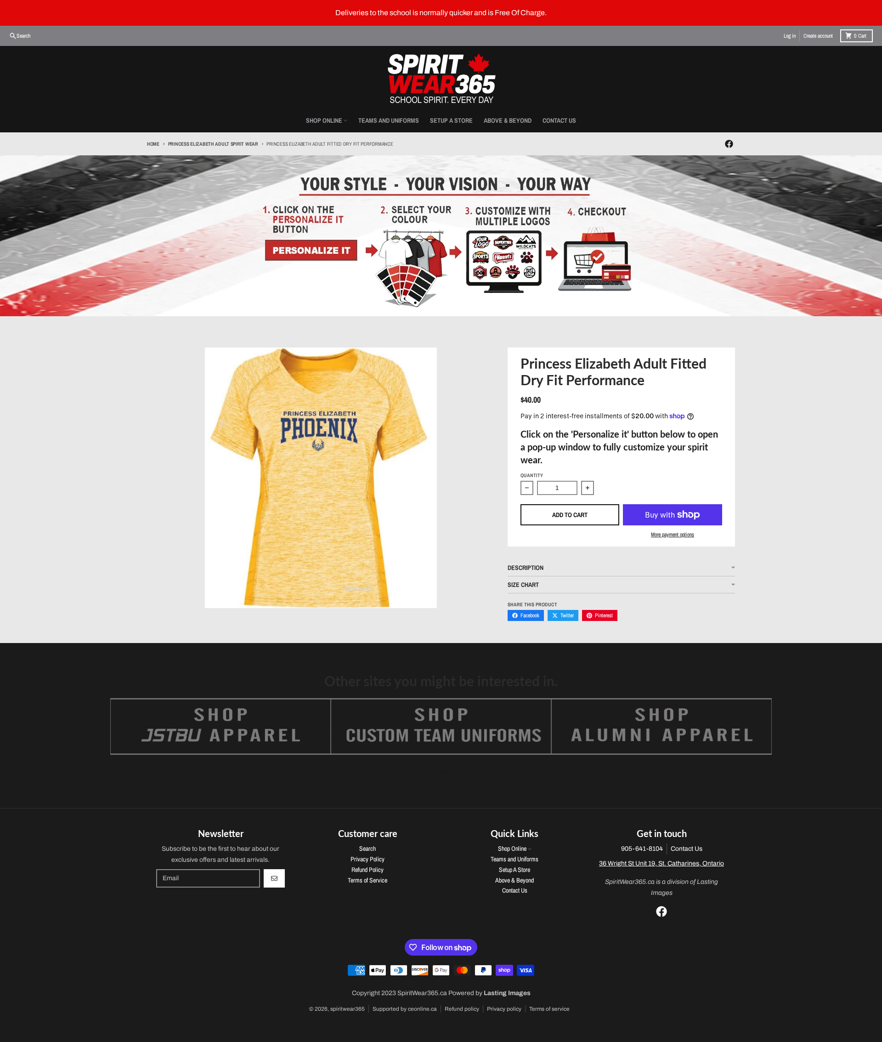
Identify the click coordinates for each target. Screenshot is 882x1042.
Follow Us (441, 771)
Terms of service (549, 1009)
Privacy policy (504, 1009)
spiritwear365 (347, 1009)
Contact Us (686, 848)
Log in (790, 36)
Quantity (531, 475)
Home (153, 144)
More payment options (672, 534)
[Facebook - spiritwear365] (729, 144)
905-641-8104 (642, 848)
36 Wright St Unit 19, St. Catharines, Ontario (661, 863)
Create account (818, 36)
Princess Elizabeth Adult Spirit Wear (213, 144)
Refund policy (462, 1009)
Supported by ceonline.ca (405, 1009)
